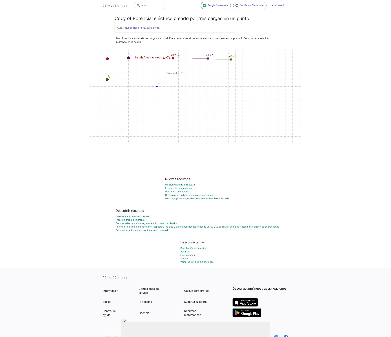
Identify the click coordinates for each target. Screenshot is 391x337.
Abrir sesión (278, 5)
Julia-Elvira (153, 27)
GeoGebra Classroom (251, 5)
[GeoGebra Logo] (115, 5)
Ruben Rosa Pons (135, 27)
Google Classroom (218, 5)
